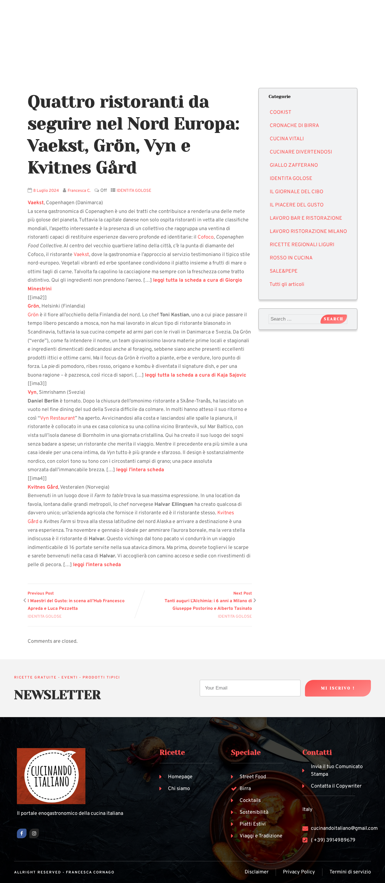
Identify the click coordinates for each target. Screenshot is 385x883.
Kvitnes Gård (43, 487)
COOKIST (280, 112)
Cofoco (206, 237)
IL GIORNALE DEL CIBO (296, 192)
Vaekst (81, 255)
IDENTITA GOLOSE (134, 190)
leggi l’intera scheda (140, 470)
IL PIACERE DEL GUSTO (297, 205)
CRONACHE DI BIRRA (294, 126)
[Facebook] (21, 833)
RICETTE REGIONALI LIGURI (302, 245)
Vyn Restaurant (57, 418)
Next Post (208, 601)
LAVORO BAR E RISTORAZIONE (306, 218)
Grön (33, 306)
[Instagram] (34, 833)
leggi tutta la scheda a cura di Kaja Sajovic (195, 375)
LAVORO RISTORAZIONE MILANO (308, 231)
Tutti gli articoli (286, 284)
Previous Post (76, 601)
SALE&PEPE (284, 271)
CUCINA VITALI (287, 139)
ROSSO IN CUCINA (291, 258)
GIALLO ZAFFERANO (294, 165)
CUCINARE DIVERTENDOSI (301, 152)
